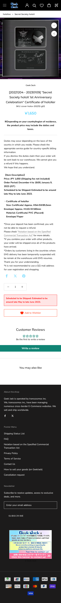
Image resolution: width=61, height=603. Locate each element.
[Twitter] (15, 276)
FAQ (6, 439)
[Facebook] (6, 276)
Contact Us (9, 464)
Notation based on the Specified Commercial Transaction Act (26, 446)
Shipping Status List (14, 433)
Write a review (30, 348)
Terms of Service (12, 458)
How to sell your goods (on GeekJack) (23, 469)
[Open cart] (49, 5)
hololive (7, 14)
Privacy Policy (11, 453)
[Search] (34, 5)
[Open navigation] (4, 5)
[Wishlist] (41, 5)
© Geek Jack (30, 561)
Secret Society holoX (25, 14)
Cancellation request (14, 474)
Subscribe (16, 516)
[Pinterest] (23, 276)
